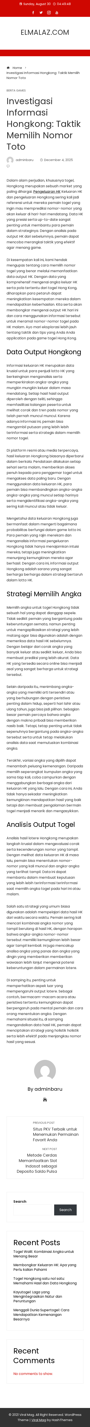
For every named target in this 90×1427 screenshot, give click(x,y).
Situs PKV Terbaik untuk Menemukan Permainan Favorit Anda (56, 1132)
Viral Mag (38, 1420)
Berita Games (16, 90)
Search (19, 1201)
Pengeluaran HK (47, 191)
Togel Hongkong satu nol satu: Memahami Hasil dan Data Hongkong (45, 1281)
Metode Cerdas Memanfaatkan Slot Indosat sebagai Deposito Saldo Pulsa (37, 1160)
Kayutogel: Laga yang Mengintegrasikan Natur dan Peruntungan (37, 1297)
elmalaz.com (45, 32)
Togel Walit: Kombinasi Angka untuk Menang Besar (43, 1254)
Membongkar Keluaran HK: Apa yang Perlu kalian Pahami (44, 1267)
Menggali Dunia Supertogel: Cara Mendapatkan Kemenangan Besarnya (41, 1315)
